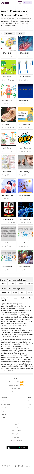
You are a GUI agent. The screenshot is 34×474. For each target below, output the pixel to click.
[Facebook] (19, 465)
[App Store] (12, 447)
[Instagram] (22, 465)
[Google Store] (22, 447)
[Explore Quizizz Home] (5, 3)
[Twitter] (15, 465)
